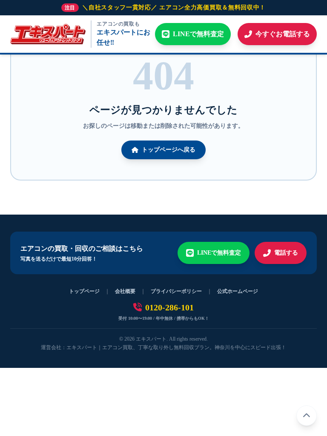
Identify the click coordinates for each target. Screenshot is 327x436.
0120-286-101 (169, 307)
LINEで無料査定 (219, 253)
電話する (286, 253)
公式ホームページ (237, 291)
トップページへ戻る (168, 149)
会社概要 (125, 291)
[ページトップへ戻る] (306, 415)
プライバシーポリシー (176, 291)
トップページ (84, 291)
